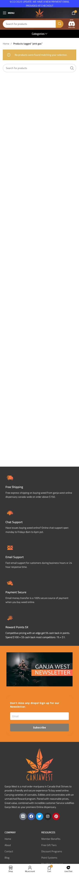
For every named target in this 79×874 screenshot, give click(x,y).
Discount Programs (51, 851)
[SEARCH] (59, 24)
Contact (9, 851)
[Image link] (71, 23)
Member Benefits (50, 838)
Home (6, 44)
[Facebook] (31, 816)
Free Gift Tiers (49, 845)
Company (10, 832)
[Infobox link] (39, 521)
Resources (48, 832)
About (8, 845)
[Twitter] (39, 816)
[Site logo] (39, 12)
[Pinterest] (56, 816)
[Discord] (23, 816)
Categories (38, 33)
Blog (7, 857)
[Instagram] (47, 816)
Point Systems (49, 857)
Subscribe (39, 727)
